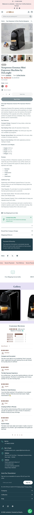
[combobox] (17, 16)
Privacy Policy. (28, 486)
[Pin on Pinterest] (17, 256)
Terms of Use (20, 486)
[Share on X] (12, 256)
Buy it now (17, 99)
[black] (2, 86)
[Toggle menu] (2, 12)
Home (3, 21)
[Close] (30, 217)
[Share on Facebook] (8, 256)
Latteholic (8, 75)
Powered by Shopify (17, 512)
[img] (4, 350)
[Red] (6, 86)
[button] (10, 334)
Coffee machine (20, 75)
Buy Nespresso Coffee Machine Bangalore (17, 21)
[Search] (30, 16)
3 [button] (17, 435)
